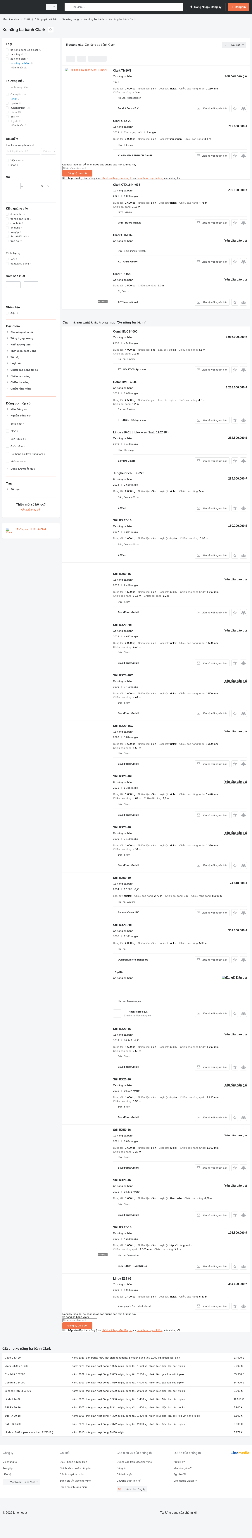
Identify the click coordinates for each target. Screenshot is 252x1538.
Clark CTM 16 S (123, 235)
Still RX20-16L (123, 776)
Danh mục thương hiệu (73, 1486)
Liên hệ (7, 1474)
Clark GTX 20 (122, 120)
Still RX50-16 (122, 1129)
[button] (234, 108)
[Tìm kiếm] (68, 7)
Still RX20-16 (122, 827)
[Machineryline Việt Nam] (22, 7)
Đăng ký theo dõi (77, 173)
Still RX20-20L (123, 625)
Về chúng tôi (10, 1461)
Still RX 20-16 (122, 520)
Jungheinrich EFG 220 (128, 473)
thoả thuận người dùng (150, 178)
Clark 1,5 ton (122, 274)
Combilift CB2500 (125, 382)
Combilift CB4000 (125, 331)
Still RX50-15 (122, 573)
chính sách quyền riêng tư (117, 178)
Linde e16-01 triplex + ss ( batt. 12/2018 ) (140, 432)
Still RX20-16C (123, 675)
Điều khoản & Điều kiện (73, 1461)
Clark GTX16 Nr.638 (126, 184)
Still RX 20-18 (122, 1227)
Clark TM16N (122, 70)
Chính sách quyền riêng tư (75, 1468)
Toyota (118, 972)
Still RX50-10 (122, 877)
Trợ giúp (8, 1468)
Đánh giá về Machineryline (75, 1480)
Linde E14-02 (122, 1278)
